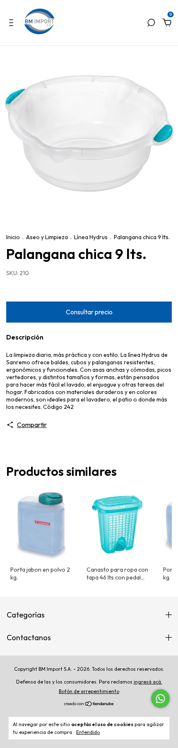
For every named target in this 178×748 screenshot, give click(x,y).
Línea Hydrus (91, 237)
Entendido (88, 732)
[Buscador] (151, 23)
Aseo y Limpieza (47, 237)
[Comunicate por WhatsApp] (160, 698)
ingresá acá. (148, 682)
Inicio (13, 237)
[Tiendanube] (89, 704)
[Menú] (12, 23)
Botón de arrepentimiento (89, 691)
